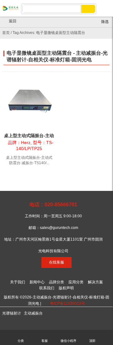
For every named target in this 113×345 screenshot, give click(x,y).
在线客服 (56, 262)
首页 (6, 33)
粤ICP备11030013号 (67, 303)
